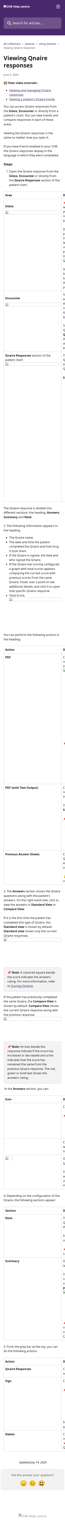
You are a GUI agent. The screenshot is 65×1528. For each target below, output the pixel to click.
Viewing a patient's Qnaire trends (32, 99)
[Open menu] (58, 6)
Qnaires (29, 44)
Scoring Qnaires (22, 986)
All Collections (12, 44)
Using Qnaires (47, 44)
